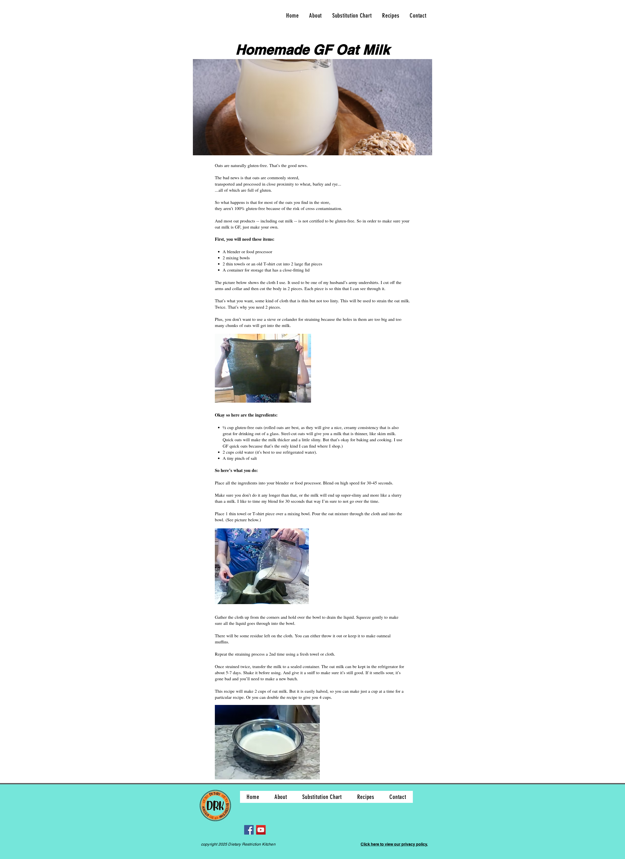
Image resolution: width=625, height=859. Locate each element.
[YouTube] (261, 830)
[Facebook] (249, 830)
